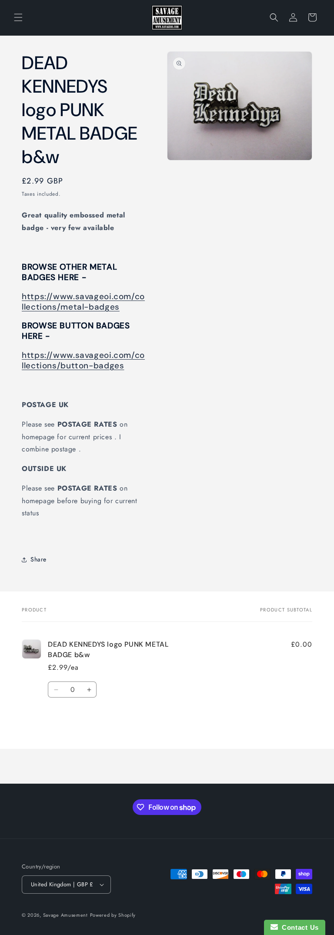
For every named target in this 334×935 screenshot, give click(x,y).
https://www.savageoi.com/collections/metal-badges (83, 301)
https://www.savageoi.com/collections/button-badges (83, 360)
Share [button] (38, 559)
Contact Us (298, 927)
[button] (18, 17)
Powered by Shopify (113, 915)
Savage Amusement (65, 915)
